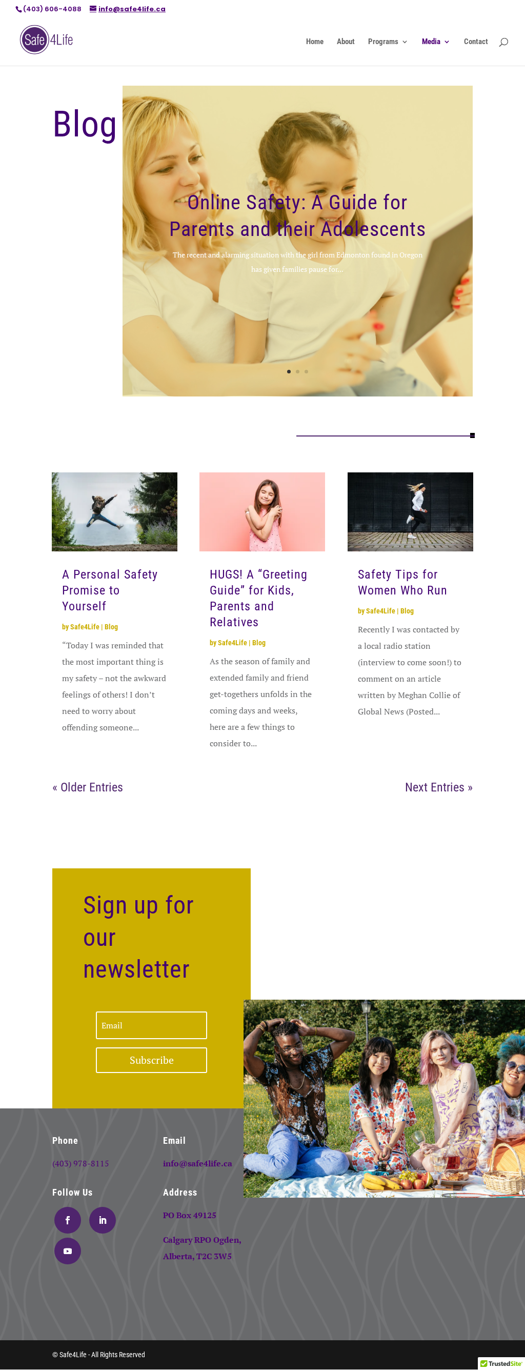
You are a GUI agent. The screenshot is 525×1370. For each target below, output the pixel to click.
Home (315, 42)
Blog (111, 627)
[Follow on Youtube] (67, 1251)
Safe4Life (84, 627)
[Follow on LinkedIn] (102, 1220)
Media (431, 42)
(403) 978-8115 (80, 1163)
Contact (476, 42)
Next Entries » (439, 787)
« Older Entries (87, 787)
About (346, 42)
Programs (383, 42)
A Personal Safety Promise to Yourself (110, 590)
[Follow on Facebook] (67, 1220)
